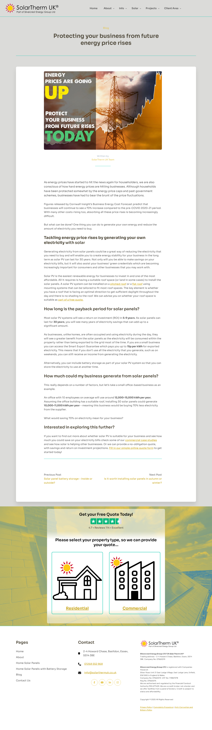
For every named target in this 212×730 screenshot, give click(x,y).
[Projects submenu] (159, 8)
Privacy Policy (146, 707)
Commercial (135, 608)
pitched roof (118, 284)
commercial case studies (141, 440)
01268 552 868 (93, 664)
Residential (77, 608)
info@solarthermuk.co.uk (100, 672)
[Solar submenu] (140, 8)
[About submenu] (114, 8)
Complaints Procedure (163, 707)
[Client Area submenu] (180, 8)
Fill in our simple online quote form (131, 448)
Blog (106, 28)
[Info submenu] (126, 8)
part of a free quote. (70, 299)
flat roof (137, 284)
